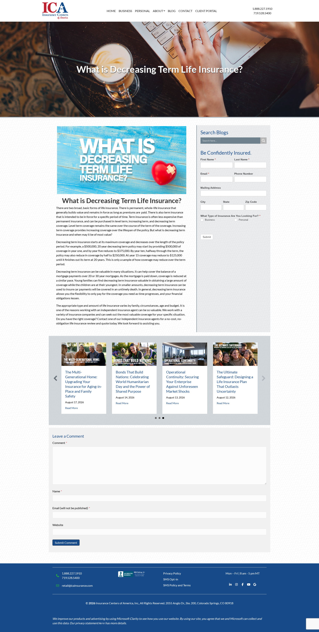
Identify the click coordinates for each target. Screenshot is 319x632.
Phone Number (243, 173)
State (226, 201)
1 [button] (156, 418)
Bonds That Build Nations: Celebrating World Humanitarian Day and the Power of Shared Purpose (133, 381)
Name (57, 491)
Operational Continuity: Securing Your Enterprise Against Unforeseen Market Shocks (182, 381)
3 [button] (163, 418)
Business (125, 11)
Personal (142, 11)
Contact (185, 11)
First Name (208, 159)
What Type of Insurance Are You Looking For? (230, 216)
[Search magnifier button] (263, 140)
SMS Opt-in (170, 579)
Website (57, 525)
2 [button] (159, 418)
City (202, 201)
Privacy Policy (172, 573)
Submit (207, 236)
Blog (172, 11)
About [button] (158, 11)
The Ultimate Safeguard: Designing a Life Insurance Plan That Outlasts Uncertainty (235, 381)
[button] (55, 378)
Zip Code (251, 201)
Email (204, 173)
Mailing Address (210, 187)
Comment (59, 442)
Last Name (241, 159)
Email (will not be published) (71, 508)
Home (111, 11)
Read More (71, 407)
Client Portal (206, 11)
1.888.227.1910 (262, 8)
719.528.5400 (262, 13)
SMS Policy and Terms (177, 585)
